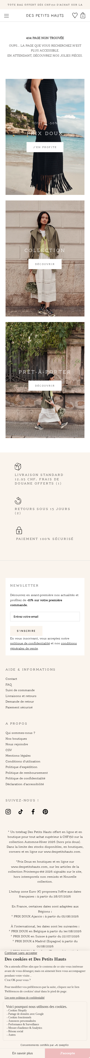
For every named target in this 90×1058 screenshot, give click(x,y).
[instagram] (8, 811)
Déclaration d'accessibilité (25, 784)
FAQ (9, 684)
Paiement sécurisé (19, 707)
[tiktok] (20, 811)
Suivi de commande (20, 690)
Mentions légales (18, 755)
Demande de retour (20, 701)
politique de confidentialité (30, 643)
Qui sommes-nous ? (20, 733)
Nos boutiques (16, 738)
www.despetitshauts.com (29, 866)
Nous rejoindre (17, 744)
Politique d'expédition (21, 767)
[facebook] (33, 811)
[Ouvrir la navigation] (6, 15)
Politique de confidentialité (25, 778)
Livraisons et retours (21, 696)
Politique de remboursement (27, 772)
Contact (11, 679)
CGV (9, 750)
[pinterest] (45, 811)
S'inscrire (26, 630)
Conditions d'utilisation (23, 761)
